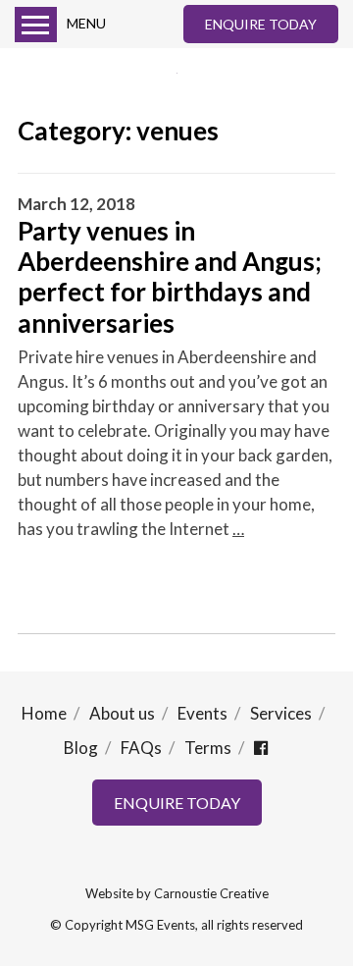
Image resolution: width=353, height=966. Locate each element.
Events (202, 713)
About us (122, 713)
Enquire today (261, 24)
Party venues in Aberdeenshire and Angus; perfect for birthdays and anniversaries (170, 277)
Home (44, 713)
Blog (81, 747)
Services (281, 713)
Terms (207, 747)
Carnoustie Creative (211, 893)
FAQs (141, 747)
